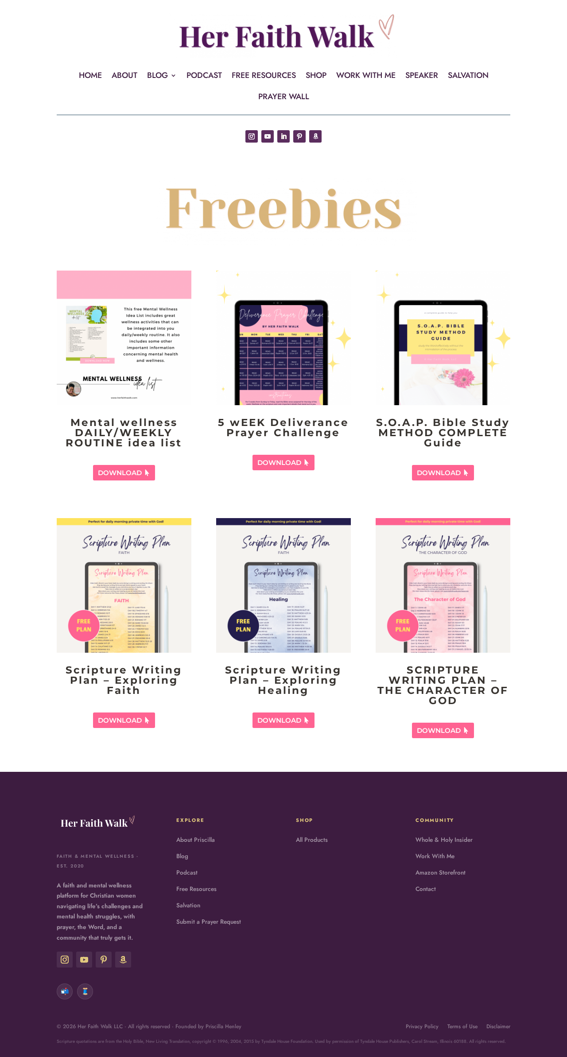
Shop (316, 76)
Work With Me (366, 76)
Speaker (421, 76)
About (124, 76)
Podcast (204, 76)
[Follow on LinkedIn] (283, 136)
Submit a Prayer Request (208, 922)
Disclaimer (498, 1026)
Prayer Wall (283, 97)
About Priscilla (195, 840)
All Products (312, 840)
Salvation (468, 76)
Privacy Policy (422, 1026)
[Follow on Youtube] (267, 136)
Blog (157, 76)
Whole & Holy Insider (444, 840)
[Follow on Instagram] (251, 136)
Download (120, 472)
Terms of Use (462, 1026)
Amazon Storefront (441, 872)
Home (90, 76)
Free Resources (264, 76)
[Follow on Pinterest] (299, 136)
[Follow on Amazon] (315, 136)
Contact (426, 889)
